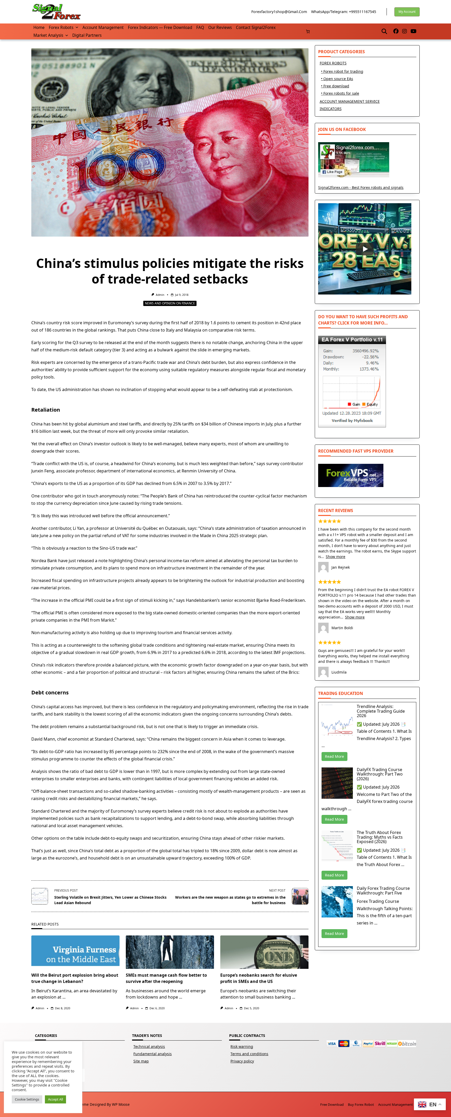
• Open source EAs (337, 78)
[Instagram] (404, 31)
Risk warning (241, 1046)
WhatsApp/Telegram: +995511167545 (343, 11)
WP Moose (121, 1104)
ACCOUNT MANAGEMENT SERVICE (350, 101)
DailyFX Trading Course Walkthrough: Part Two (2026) (380, 774)
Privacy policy (242, 1061)
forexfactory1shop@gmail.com (279, 11)
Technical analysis (149, 1046)
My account (407, 11)
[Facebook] (396, 31)
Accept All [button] (55, 1099)
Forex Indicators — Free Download (160, 27)
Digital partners (87, 35)
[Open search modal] (384, 31)
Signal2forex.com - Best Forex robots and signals (360, 187)
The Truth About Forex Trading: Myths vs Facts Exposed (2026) (380, 837)
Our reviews (220, 27)
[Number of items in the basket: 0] (307, 31)
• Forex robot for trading (342, 71)
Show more (335, 556)
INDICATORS (331, 108)
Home (39, 27)
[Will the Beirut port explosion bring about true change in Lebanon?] (75, 952)
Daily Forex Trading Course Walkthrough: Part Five (383, 890)
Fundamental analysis (152, 1053)
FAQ (200, 27)
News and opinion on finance (170, 303)
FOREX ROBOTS (333, 63)
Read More (334, 756)
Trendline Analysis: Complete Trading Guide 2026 (381, 711)
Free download (332, 1104)
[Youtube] (414, 31)
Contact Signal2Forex (256, 27)
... (64, 997)
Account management (103, 27)
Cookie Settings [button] (27, 1099)
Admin (160, 295)
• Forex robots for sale (340, 93)
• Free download (335, 85)
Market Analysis (48, 35)
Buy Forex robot (361, 1104)
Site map (141, 1061)
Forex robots (61, 27)
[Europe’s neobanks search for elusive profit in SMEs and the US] (264, 952)
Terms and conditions (249, 1053)
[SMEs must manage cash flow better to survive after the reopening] (170, 952)
